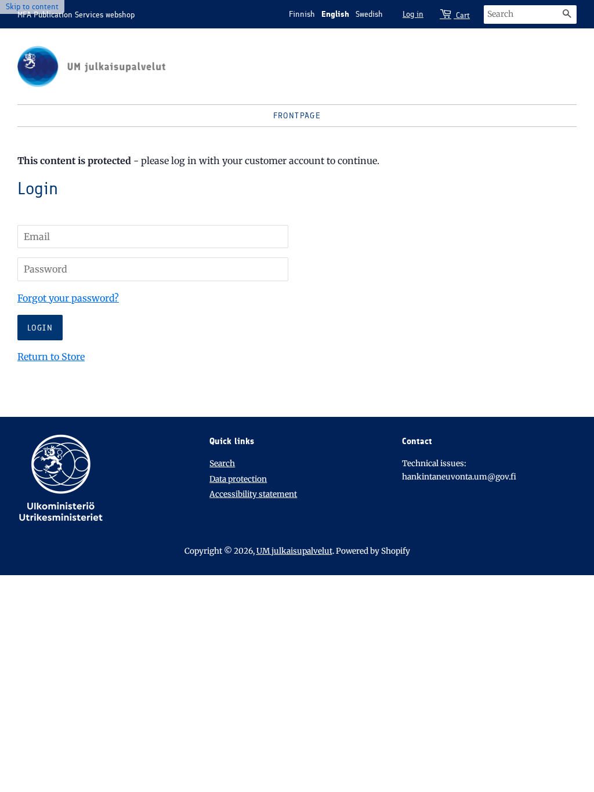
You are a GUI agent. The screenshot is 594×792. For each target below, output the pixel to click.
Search (222, 463)
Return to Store (51, 356)
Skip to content (32, 7)
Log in (413, 14)
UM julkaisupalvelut (294, 551)
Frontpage (297, 116)
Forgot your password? (68, 298)
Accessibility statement (253, 494)
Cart (462, 15)
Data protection (238, 479)
